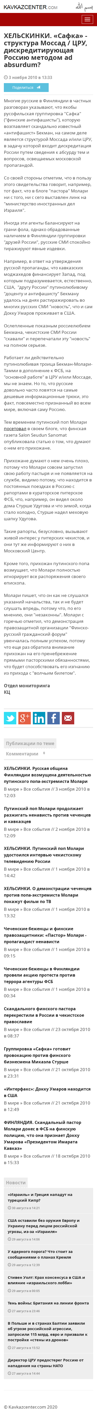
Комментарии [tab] (25, 754)
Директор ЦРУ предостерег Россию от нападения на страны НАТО (46, 1366)
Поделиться (24, 87)
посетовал (15, 428)
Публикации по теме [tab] (30, 743)
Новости (16, 1183)
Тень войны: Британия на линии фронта (48, 1306)
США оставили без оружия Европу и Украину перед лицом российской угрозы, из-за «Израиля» (44, 1230)
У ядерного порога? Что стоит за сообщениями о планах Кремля (40, 1258)
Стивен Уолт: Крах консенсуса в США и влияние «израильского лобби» (46, 1284)
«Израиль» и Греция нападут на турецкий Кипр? (40, 1201)
